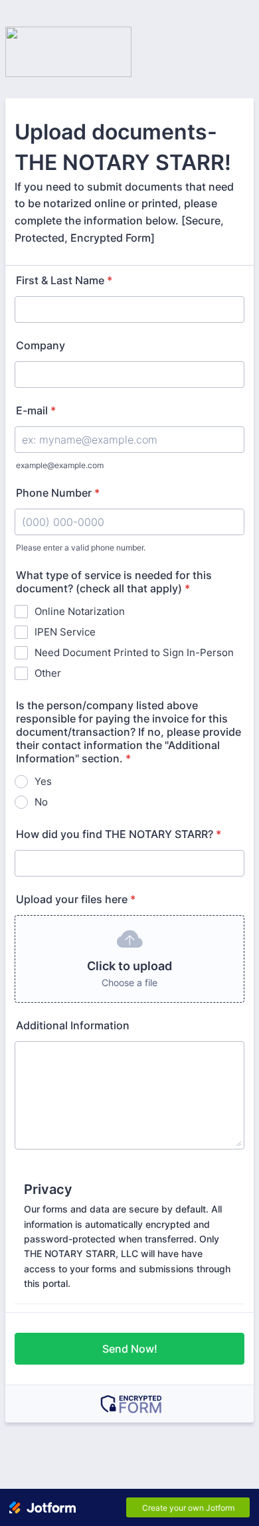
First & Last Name (64, 280)
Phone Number (58, 492)
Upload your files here (75, 899)
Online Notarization (80, 611)
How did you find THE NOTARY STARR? (118, 834)
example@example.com (60, 465)
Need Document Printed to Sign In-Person (134, 652)
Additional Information (73, 1025)
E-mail (36, 410)
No (41, 802)
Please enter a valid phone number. (80, 547)
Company (40, 345)
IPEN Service (65, 632)
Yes (43, 781)
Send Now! (129, 1348)
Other (48, 673)
